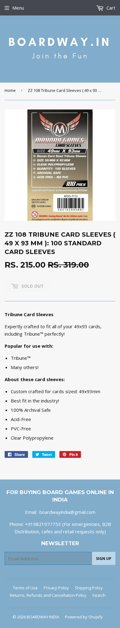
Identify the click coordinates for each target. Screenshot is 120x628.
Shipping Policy (89, 588)
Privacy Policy (56, 588)
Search (99, 595)
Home (10, 90)
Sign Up (103, 558)
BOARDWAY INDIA (43, 617)
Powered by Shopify (84, 617)
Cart (110, 8)
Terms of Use (25, 588)
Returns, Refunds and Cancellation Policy (48, 595)
